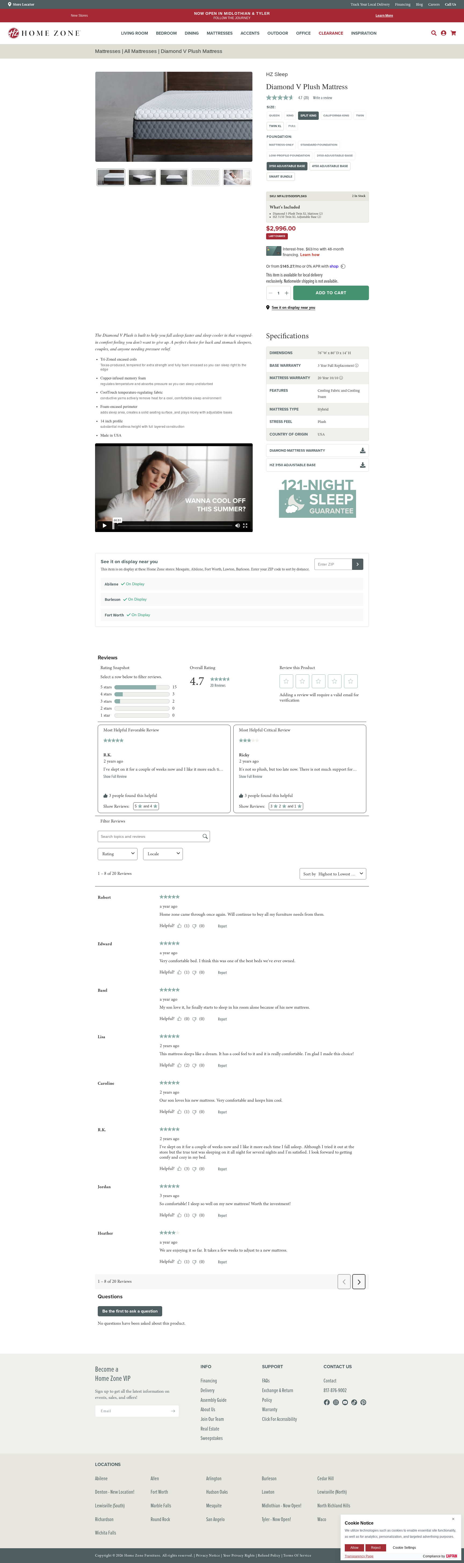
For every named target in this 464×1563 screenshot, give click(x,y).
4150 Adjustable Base (330, 166)
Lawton (268, 1491)
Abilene (101, 1478)
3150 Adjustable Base (287, 166)
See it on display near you (293, 308)
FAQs (266, 1380)
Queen (275, 116)
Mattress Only (282, 145)
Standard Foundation (320, 145)
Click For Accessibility (279, 1418)
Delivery (208, 1390)
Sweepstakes (212, 1438)
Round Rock (160, 1519)
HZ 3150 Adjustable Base (293, 465)
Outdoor (277, 33)
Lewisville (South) (110, 1505)
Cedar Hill (325, 1478)
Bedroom (166, 33)
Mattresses (220, 33)
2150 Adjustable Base (336, 156)
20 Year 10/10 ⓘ (330, 378)
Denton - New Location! (115, 1491)
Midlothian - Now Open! (282, 1505)
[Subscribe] (173, 1411)
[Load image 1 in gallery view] (110, 177)
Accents (250, 33)
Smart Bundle (280, 176)
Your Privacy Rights (239, 1555)
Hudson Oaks (217, 1491)
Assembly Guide (214, 1399)
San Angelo (215, 1519)
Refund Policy (269, 1555)
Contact (330, 1380)
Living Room (134, 33)
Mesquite (214, 1505)
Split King (308, 115)
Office (303, 33)
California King (337, 116)
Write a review (322, 97)
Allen (155, 1478)
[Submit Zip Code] (357, 564)
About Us (208, 1409)
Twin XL (275, 126)
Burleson (269, 1478)
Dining (192, 33)
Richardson (104, 1519)
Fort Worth (159, 1491)
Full (293, 127)
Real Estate (210, 1428)
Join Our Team (212, 1418)
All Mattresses (140, 51)
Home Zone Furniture (142, 1555)
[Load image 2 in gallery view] (142, 177)
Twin (361, 116)
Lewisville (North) (332, 1491)
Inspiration (363, 33)
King (291, 116)
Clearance (331, 33)
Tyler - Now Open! (276, 1519)
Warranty (269, 1409)
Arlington (214, 1478)
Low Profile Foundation (290, 156)
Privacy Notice (208, 1555)
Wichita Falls (105, 1532)
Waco (321, 1519)
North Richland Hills (333, 1505)
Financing (209, 1380)
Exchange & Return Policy (277, 1394)
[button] (134, 33)
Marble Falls (161, 1505)
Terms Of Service (297, 1555)
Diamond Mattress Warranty (297, 450)
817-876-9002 (335, 1390)
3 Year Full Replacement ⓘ (338, 365)
